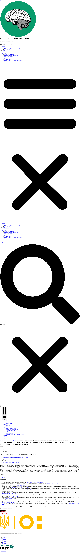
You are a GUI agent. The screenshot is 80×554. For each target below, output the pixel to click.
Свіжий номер (6, 51)
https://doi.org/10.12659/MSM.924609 (14, 496)
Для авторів (4, 53)
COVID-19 (4, 457)
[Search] (11, 44)
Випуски (3, 50)
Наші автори (6, 229)
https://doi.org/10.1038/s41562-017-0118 (52, 483)
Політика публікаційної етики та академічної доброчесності (13, 48)
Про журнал (4, 537)
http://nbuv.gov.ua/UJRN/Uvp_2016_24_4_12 (9, 505)
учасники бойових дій (19, 457)
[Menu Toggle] (0, 406)
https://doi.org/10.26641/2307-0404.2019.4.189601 (9, 493)
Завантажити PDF (3, 479)
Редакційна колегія (7, 49)
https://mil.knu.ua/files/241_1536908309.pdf (18, 485)
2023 (3, 477)
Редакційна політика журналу (9, 47)
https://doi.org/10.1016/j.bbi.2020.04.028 (65, 500)
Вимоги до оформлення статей (9, 54)
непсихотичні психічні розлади (11, 457)
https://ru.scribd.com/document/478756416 (68, 490)
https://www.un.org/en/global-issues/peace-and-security (34, 482)
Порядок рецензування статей (9, 58)
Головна (3, 46)
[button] (40, 142)
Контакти (3, 61)
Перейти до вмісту (3, 0)
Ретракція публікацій (7, 59)
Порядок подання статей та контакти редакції (11, 55)
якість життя (26, 457)
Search (1, 44)
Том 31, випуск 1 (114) (7, 477)
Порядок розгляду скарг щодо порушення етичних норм (13, 60)
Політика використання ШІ (8, 56)
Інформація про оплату (9, 431)
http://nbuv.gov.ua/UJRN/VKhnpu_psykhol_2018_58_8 (20, 487)
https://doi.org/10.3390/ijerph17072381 (8, 502)
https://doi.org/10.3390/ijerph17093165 (9, 498)
